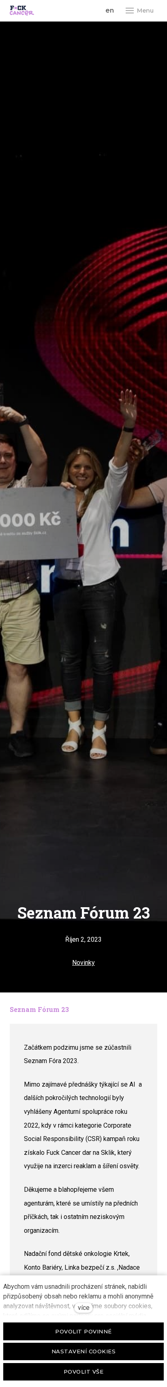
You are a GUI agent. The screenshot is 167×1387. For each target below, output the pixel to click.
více (84, 1308)
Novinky (83, 962)
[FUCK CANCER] (22, 10)
